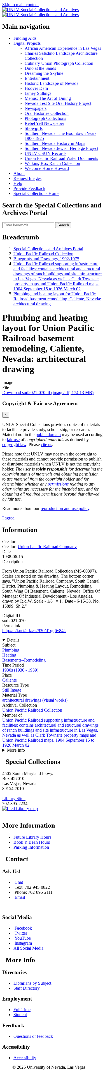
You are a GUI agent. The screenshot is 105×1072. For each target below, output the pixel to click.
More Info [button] (16, 750)
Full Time (22, 1009)
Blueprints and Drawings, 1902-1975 (46, 258)
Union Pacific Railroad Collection (43, 253)
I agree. (8, 518)
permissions (58, 484)
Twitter (21, 933)
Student (20, 1014)
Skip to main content (20, 4)
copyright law (14, 444)
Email (20, 897)
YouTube (23, 938)
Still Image (11, 690)
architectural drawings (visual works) (34, 700)
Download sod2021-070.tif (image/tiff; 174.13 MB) (48, 392)
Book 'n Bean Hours (31, 842)
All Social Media (28, 948)
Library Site (13, 798)
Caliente (9, 680)
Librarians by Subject (32, 983)
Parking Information (31, 847)
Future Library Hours (32, 837)
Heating (9, 655)
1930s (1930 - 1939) (20, 670)
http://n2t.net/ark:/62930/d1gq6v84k (34, 630)
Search (63, 225)
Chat (19, 882)
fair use (13, 439)
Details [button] (13, 640)
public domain (48, 434)
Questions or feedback (33, 1036)
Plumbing (10, 650)
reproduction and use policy (65, 508)
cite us (46, 444)
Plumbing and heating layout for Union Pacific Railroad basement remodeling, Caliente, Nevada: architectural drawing (57, 298)
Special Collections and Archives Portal (48, 248)
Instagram (23, 943)
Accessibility (24, 1057)
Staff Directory (26, 988)
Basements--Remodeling (24, 660)
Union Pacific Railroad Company (47, 546)
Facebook (23, 928)
